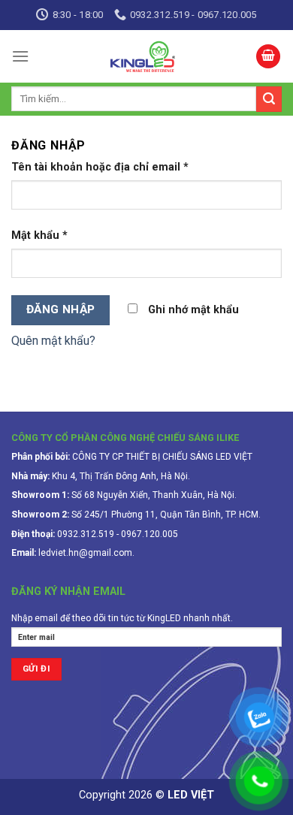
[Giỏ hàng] (268, 56)
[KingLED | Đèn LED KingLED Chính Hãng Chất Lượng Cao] (142, 56)
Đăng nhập (60, 309)
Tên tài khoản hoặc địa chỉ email (100, 167)
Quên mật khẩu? (53, 341)
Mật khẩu (39, 235)
